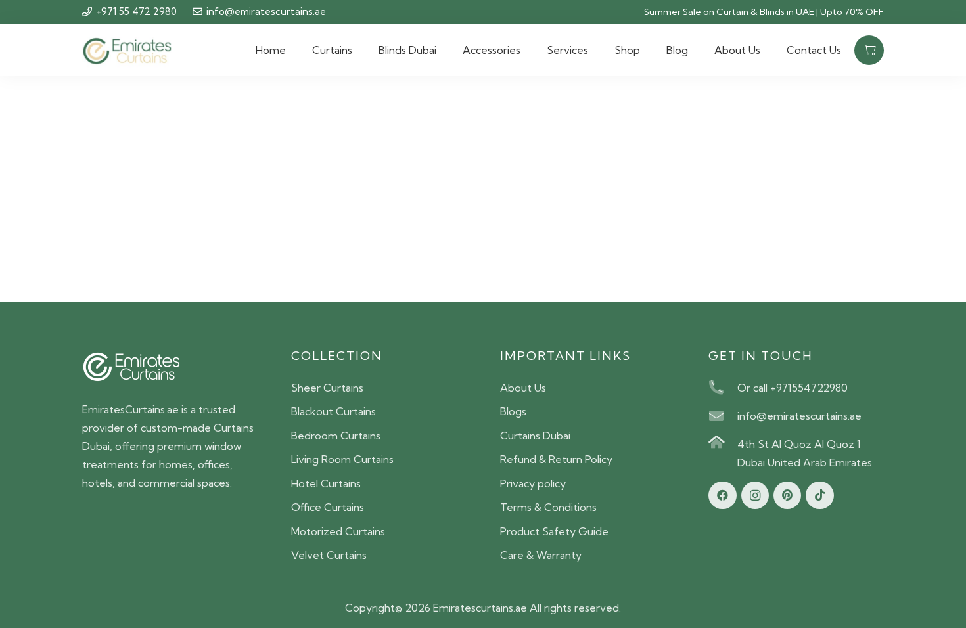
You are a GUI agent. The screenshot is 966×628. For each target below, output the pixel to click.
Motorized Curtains (338, 531)
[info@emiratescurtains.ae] (722, 416)
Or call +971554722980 (792, 387)
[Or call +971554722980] (722, 387)
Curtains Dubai (535, 435)
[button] (358, 50)
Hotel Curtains (326, 483)
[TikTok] (820, 496)
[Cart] (869, 50)
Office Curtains (327, 507)
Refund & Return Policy (556, 459)
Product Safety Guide (554, 531)
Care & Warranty (541, 555)
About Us (523, 387)
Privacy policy (533, 483)
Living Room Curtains (342, 459)
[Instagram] (755, 496)
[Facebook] (722, 496)
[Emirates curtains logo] (127, 50)
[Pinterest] (787, 496)
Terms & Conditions (548, 507)
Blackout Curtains (333, 411)
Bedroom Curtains (335, 435)
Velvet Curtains (329, 555)
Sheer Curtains (327, 387)
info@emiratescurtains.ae (799, 415)
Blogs (513, 411)
